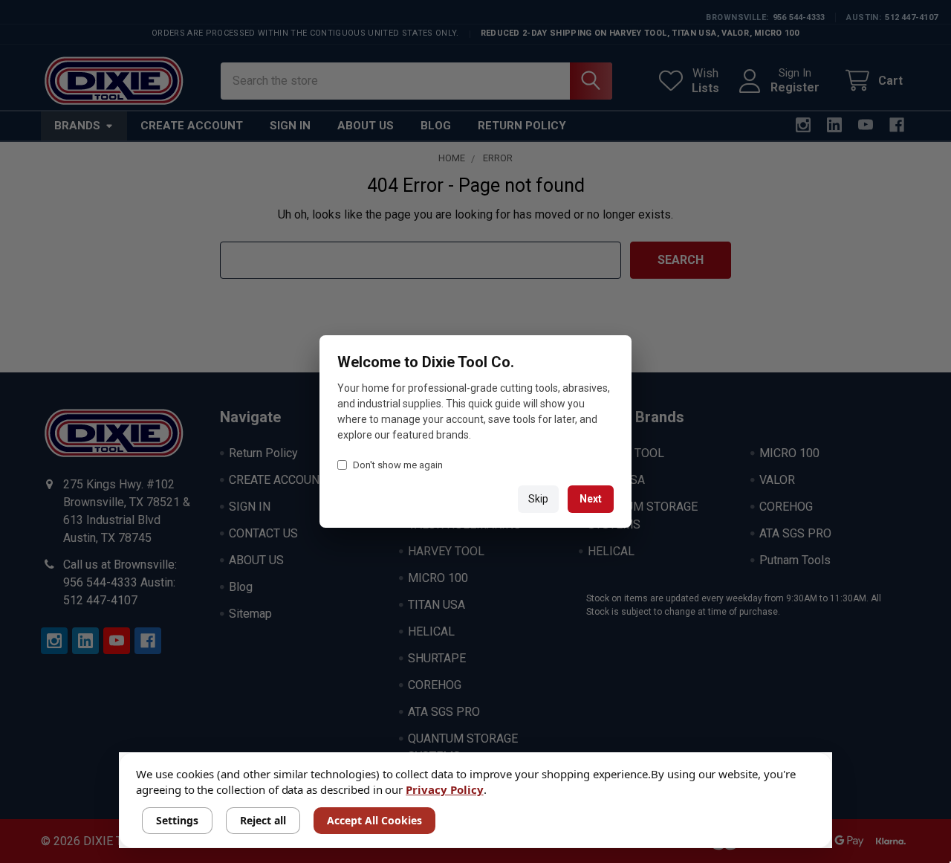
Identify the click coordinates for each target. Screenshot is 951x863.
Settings (177, 820)
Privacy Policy (444, 789)
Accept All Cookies (374, 820)
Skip (538, 499)
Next (591, 499)
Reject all (263, 820)
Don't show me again (398, 465)
